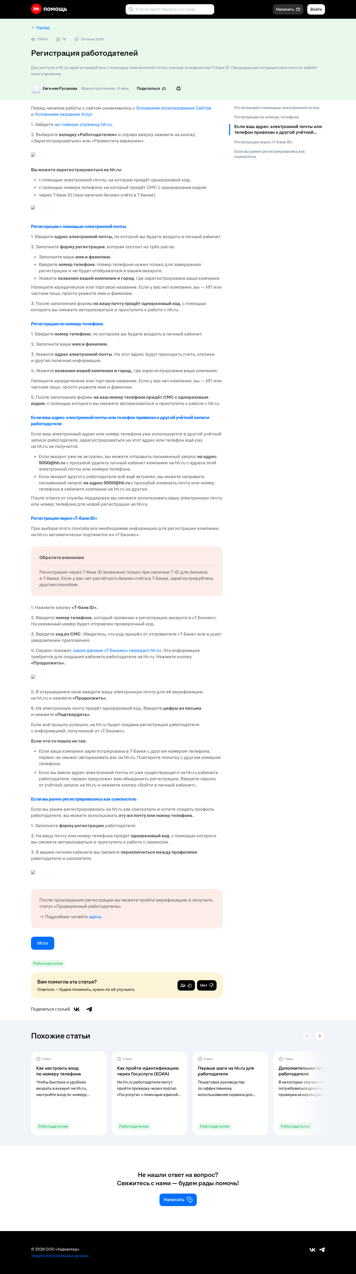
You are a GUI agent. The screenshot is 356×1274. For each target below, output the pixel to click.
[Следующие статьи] (320, 1036)
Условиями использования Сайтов (173, 108)
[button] (69, 1093)
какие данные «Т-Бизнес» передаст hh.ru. (117, 650)
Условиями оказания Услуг (63, 114)
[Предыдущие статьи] (307, 1036)
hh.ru (42, 943)
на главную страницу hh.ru (83, 124)
